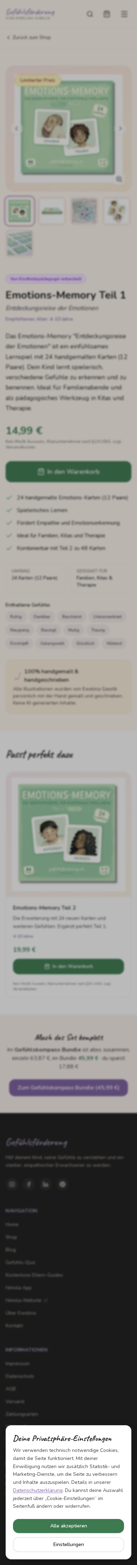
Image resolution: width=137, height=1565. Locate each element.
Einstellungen (68, 1544)
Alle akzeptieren (68, 1526)
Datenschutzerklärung (38, 1490)
